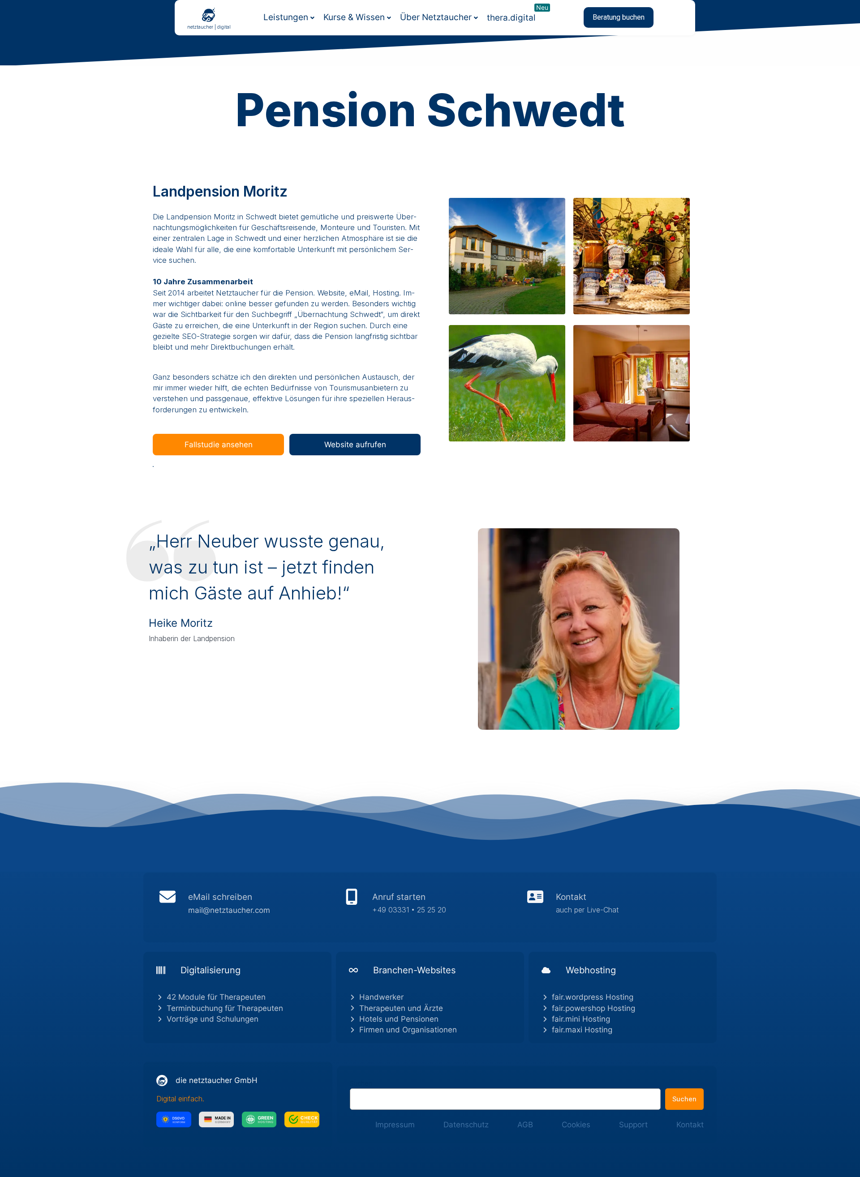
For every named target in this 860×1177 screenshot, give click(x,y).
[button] (619, 17)
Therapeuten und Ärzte (401, 1008)
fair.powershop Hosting (593, 1008)
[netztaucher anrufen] (430, 907)
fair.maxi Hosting (582, 1029)
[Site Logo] (208, 14)
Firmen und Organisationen (408, 1029)
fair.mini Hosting (581, 1018)
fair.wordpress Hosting (592, 997)
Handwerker (381, 997)
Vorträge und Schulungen (212, 1018)
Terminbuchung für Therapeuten (225, 1008)
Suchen (361, 1083)
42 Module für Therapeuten (216, 997)
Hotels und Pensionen (399, 1018)
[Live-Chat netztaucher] (614, 907)
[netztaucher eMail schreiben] (246, 907)
